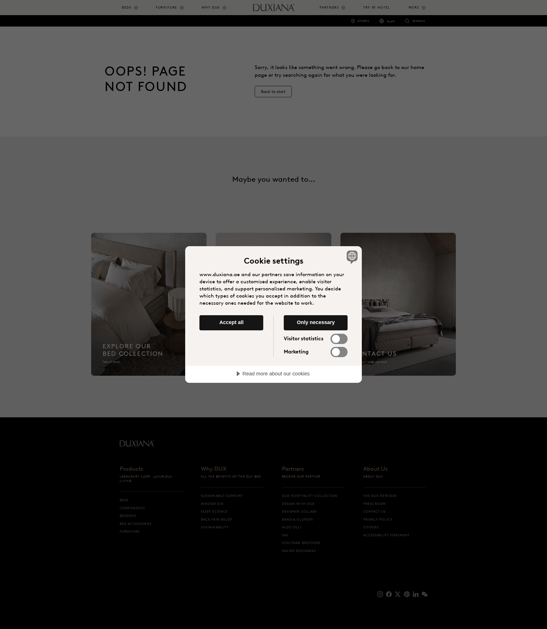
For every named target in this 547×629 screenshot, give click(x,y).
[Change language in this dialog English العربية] (351, 257)
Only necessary (316, 322)
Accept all (231, 322)
